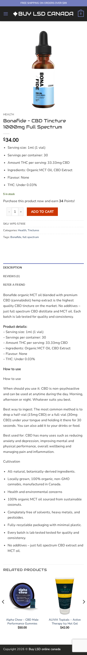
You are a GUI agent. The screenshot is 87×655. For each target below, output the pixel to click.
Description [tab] (12, 267)
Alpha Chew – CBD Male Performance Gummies (22, 621)
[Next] (83, 610)
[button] (5, 13)
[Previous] (3, 610)
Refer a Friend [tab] (14, 284)
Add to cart (42, 211)
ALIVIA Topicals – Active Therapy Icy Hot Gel (65, 621)
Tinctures (33, 230)
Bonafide (15, 237)
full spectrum (31, 237)
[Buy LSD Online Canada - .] (43, 14)
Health (8, 114)
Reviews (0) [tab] (11, 276)
